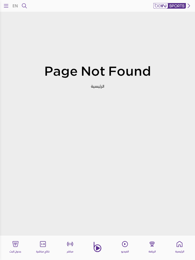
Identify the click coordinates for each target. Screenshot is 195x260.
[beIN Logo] (169, 6)
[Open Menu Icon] (6, 6)
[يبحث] (24, 6)
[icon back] (189, 6)
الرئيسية (97, 86)
